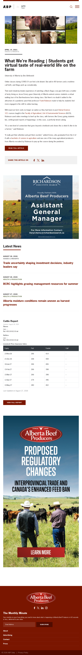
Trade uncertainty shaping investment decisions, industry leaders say (38, 265)
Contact (6, 639)
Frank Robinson (45, 100)
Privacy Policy (23, 652)
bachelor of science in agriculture (24, 138)
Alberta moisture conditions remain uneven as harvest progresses (36, 302)
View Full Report (14, 402)
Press (5, 643)
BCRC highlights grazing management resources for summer (40, 284)
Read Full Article (16, 148)
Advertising (7, 635)
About (5, 631)
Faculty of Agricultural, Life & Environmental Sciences (45, 113)
